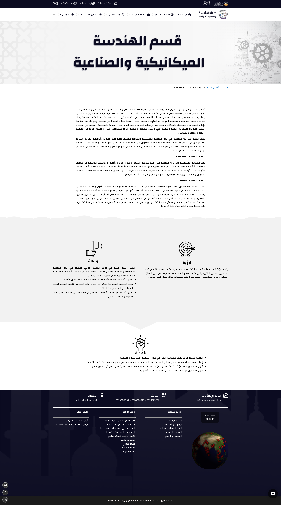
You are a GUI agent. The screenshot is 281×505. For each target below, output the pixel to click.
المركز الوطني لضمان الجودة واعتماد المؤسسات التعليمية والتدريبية (117, 430)
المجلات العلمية (174, 432)
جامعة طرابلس (128, 440)
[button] (273, 483)
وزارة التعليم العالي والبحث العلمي (119, 421)
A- (5, 499)
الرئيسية (224, 88)
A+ (5, 485)
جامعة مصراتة (129, 448)
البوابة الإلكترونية (173, 424)
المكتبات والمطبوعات (171, 428)
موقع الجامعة (174, 421)
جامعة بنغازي (129, 444)
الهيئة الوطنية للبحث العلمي (121, 436)
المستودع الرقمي (173, 436)
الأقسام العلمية (213, 88)
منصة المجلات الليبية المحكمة (121, 424)
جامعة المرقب (128, 451)
